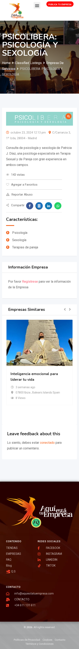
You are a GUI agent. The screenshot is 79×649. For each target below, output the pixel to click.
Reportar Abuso (22, 194)
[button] (37, 5)
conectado (47, 443)
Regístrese (30, 281)
